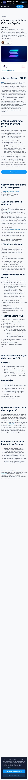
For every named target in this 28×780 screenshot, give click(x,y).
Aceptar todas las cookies (14, 771)
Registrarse (20, 6)
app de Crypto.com (15, 229)
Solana (2, 82)
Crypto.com (4, 473)
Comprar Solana (14, 171)
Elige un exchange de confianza (11, 191)
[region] (14, 768)
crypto (4, 16)
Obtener (24, 2)
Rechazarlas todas (14, 775)
